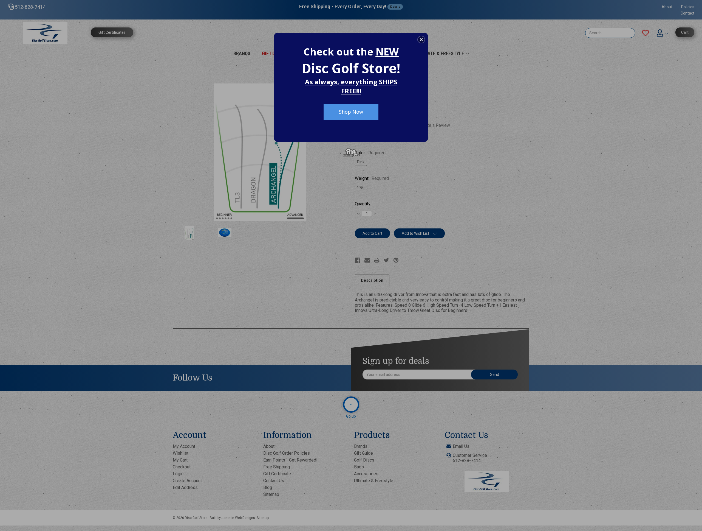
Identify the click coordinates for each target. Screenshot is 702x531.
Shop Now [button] (351, 111)
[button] (421, 39)
